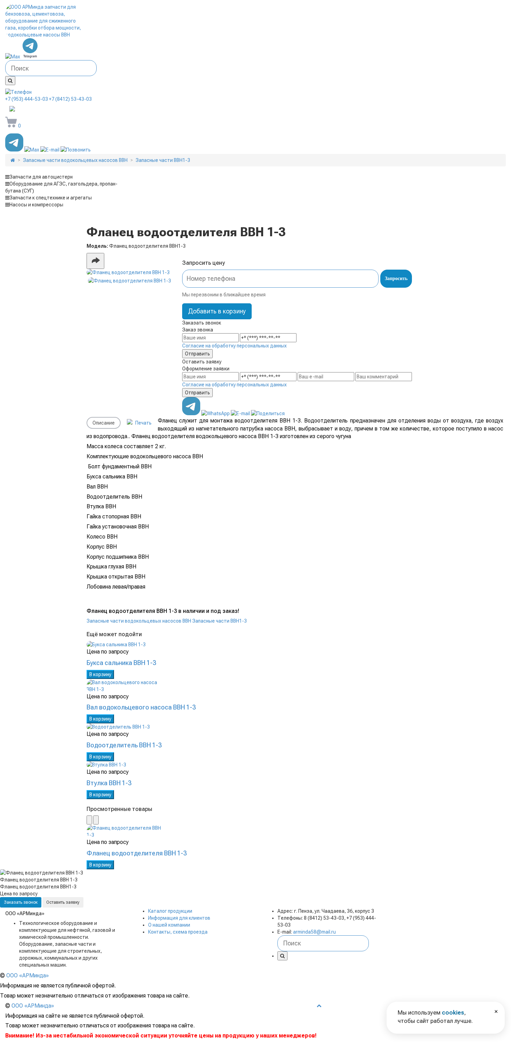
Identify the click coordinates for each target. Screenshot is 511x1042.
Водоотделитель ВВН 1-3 (124, 745)
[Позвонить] (75, 150)
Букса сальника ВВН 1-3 (121, 662)
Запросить (396, 278)
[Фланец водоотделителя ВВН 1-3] (129, 272)
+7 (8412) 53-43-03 (70, 99)
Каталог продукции (170, 911)
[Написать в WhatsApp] (216, 413)
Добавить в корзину (217, 311)
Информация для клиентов (179, 918)
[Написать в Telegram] (30, 56)
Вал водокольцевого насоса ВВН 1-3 (141, 707)
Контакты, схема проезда (178, 932)
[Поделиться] (95, 261)
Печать (143, 423)
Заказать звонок (21, 902)
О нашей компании (169, 925)
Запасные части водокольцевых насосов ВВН (139, 621)
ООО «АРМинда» (27, 975)
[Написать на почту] (50, 150)
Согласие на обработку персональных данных (234, 345)
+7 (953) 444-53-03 (26, 99)
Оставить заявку (63, 902)
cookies (453, 1012)
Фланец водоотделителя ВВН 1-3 (137, 853)
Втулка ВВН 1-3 (109, 783)
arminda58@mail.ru (54, 109)
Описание (103, 423)
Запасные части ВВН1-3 (219, 621)
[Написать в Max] (13, 56)
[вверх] (319, 1005)
